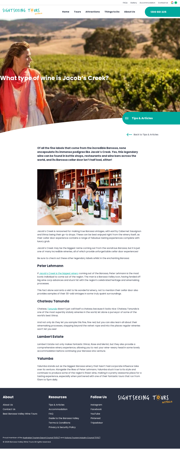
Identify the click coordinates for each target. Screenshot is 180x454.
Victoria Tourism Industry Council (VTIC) (82, 437)
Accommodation (147, 2)
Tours (77, 11)
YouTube (95, 413)
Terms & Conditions (59, 422)
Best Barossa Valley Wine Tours (20, 413)
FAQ (51, 413)
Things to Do (112, 11)
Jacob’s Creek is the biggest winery (58, 273)
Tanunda (52, 308)
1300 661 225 (158, 12)
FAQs (125, 2)
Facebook (96, 409)
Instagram (96, 404)
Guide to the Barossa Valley (64, 418)
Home (65, 11)
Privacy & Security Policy (62, 427)
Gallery (133, 2)
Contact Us (163, 2)
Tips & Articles (56, 404)
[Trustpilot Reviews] (175, 2)
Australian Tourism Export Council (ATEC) (41, 437)
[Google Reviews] (172, 2)
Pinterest (96, 418)
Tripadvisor (97, 422)
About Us (129, 11)
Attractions (93, 11)
